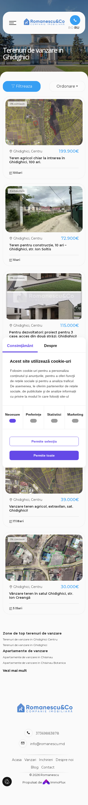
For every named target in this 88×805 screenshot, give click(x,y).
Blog (34, 767)
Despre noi (64, 760)
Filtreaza (23, 86)
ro (70, 28)
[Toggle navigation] (12, 22)
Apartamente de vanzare (25, 651)
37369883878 (47, 733)
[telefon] (75, 20)
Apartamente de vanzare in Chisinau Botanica (34, 663)
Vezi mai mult (15, 670)
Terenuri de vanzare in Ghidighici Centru (30, 639)
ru (76, 28)
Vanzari (30, 760)
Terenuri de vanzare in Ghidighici (25, 645)
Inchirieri (46, 760)
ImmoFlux (57, 782)
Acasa (17, 760)
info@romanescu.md (47, 744)
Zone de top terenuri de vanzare (32, 633)
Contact (47, 767)
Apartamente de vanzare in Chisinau (28, 657)
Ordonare (66, 86)
